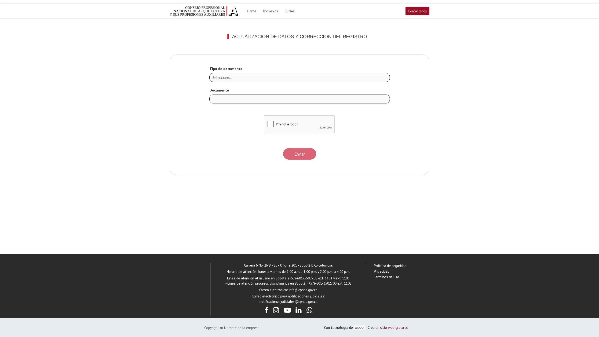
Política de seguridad (390, 265)
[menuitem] (251, 11)
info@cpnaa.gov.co (303, 290)
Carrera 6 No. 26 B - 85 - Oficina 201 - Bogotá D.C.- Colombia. (288, 265)
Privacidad (381, 271)
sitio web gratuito (394, 327)
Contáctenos (417, 11)
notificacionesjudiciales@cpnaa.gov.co (288, 301)
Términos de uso (386, 277)
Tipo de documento (225, 68)
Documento (219, 90)
